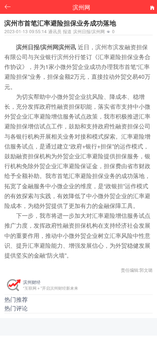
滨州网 (81, 7)
